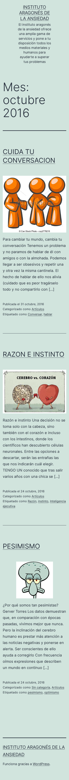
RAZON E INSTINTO (33, 354)
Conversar (35, 314)
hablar (48, 314)
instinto (43, 501)
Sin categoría (41, 687)
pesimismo (35, 692)
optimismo (51, 692)
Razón (32, 501)
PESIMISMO (21, 546)
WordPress (41, 764)
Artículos (38, 309)
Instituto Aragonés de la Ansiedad (34, 12)
